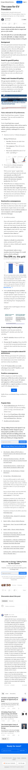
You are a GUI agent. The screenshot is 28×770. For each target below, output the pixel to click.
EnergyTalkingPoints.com (10, 406)
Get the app (21, 763)
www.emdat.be (7, 495)
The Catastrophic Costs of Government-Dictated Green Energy (10, 726)
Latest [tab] (6, 693)
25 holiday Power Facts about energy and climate (9, 713)
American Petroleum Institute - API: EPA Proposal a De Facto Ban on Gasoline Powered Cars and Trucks (15, 460)
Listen (24, 19)
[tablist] (7, 601)
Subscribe (19, 2)
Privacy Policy (14, 579)
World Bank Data (7, 513)
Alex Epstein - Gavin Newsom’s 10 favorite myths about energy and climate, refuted (14, 547)
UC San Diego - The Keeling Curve (12, 476)
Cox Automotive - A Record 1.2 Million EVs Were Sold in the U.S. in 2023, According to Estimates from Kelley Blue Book (14, 541)
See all (4, 738)
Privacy (14, 758)
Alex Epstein (8, 18)
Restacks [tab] (11, 601)
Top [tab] (3, 693)
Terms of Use (21, 576)
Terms (18, 758)
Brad (5, 614)
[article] (14, 703)
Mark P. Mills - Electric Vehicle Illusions (13, 521)
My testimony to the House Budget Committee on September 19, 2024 (10, 730)
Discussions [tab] (12, 693)
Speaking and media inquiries (11, 421)
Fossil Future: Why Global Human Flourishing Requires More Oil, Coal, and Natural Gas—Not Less (14, 416)
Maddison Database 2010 (9, 500)
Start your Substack (10, 763)
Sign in (25, 2)
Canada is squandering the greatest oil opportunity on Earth (9, 699)
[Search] (25, 693)
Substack (6, 767)
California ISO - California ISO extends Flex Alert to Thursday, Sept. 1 (14, 552)
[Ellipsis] (26, 614)
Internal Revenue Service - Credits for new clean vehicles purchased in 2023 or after (14, 466)
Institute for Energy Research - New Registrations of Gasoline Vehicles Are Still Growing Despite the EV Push (14, 534)
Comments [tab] (4, 601)
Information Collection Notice (16, 578)
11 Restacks (19, 585)
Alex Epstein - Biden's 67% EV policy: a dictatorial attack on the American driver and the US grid (14, 453)
